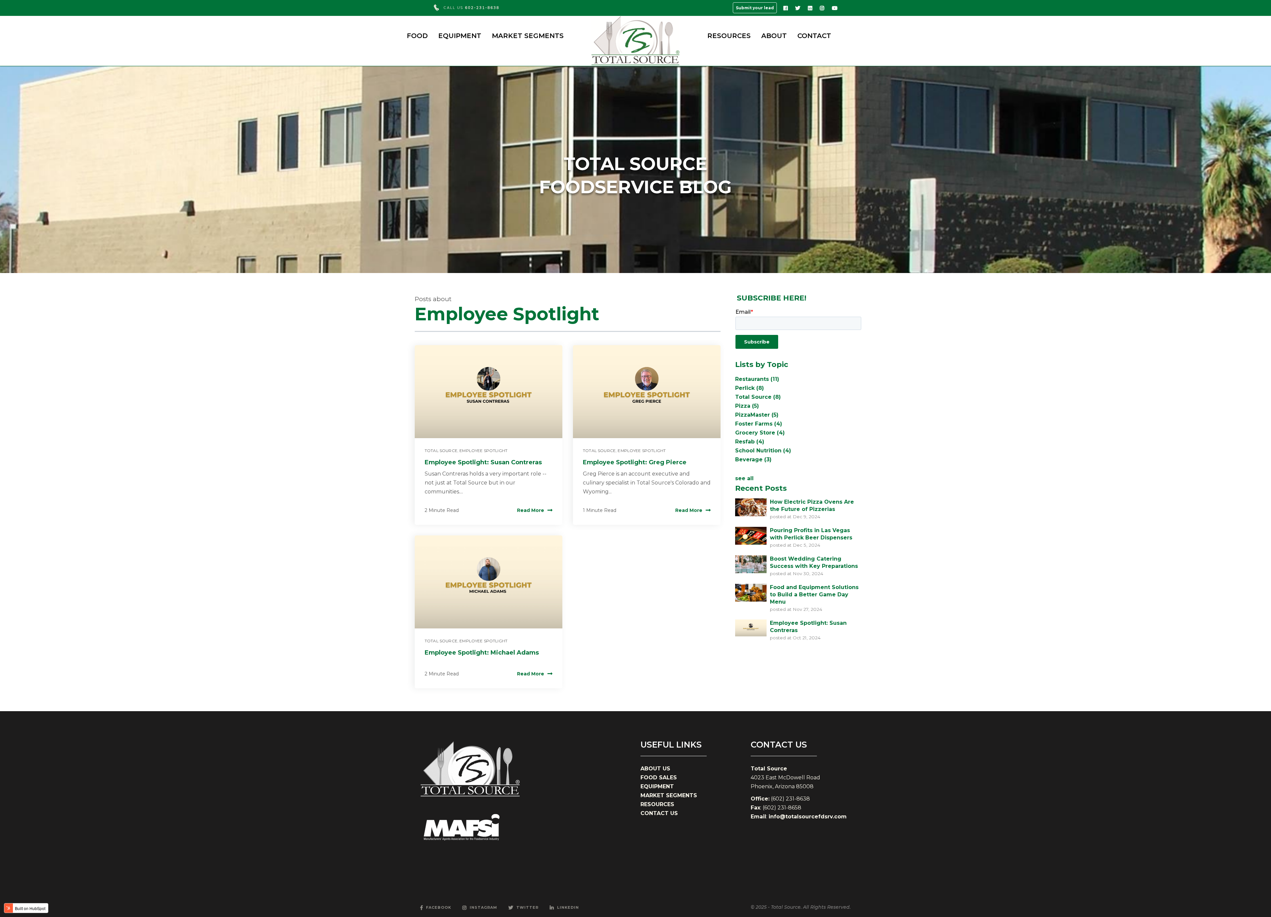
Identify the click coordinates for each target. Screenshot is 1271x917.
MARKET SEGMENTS (528, 36)
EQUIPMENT (459, 36)
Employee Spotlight (483, 450)
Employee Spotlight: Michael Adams (482, 652)
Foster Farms (758, 424)
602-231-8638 (482, 7)
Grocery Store (760, 433)
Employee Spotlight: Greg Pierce (634, 462)
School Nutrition (763, 450)
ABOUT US (655, 768)
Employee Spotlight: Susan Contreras (483, 462)
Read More (530, 510)
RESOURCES (729, 36)
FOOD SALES (658, 777)
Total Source (441, 450)
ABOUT (774, 36)
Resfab (749, 441)
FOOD (417, 36)
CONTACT (814, 36)
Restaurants (757, 379)
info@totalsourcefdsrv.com (808, 816)
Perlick (749, 388)
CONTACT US (659, 813)
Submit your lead (755, 7)
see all (744, 478)
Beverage (753, 459)
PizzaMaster (756, 415)
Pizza (747, 406)
